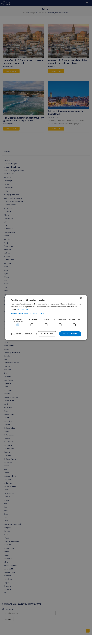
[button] (46, 313)
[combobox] (81, 298)
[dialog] (46, 317)
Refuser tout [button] (47, 334)
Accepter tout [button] (70, 334)
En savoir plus (22, 309)
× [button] (84, 297)
